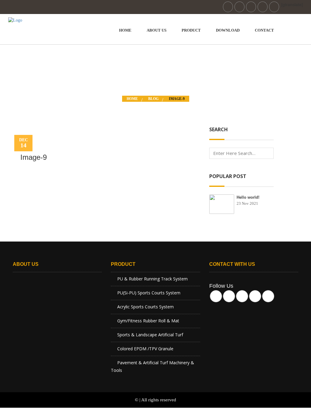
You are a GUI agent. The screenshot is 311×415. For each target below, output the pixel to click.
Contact (264, 30)
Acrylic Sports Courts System (145, 307)
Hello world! (248, 197)
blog (153, 99)
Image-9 (177, 99)
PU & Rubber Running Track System (152, 279)
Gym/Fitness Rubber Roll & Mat (148, 321)
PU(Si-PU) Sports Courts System (148, 293)
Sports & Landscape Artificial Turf (150, 335)
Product (191, 30)
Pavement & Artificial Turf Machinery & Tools (152, 366)
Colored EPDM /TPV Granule (145, 349)
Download (228, 30)
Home (125, 30)
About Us (156, 30)
